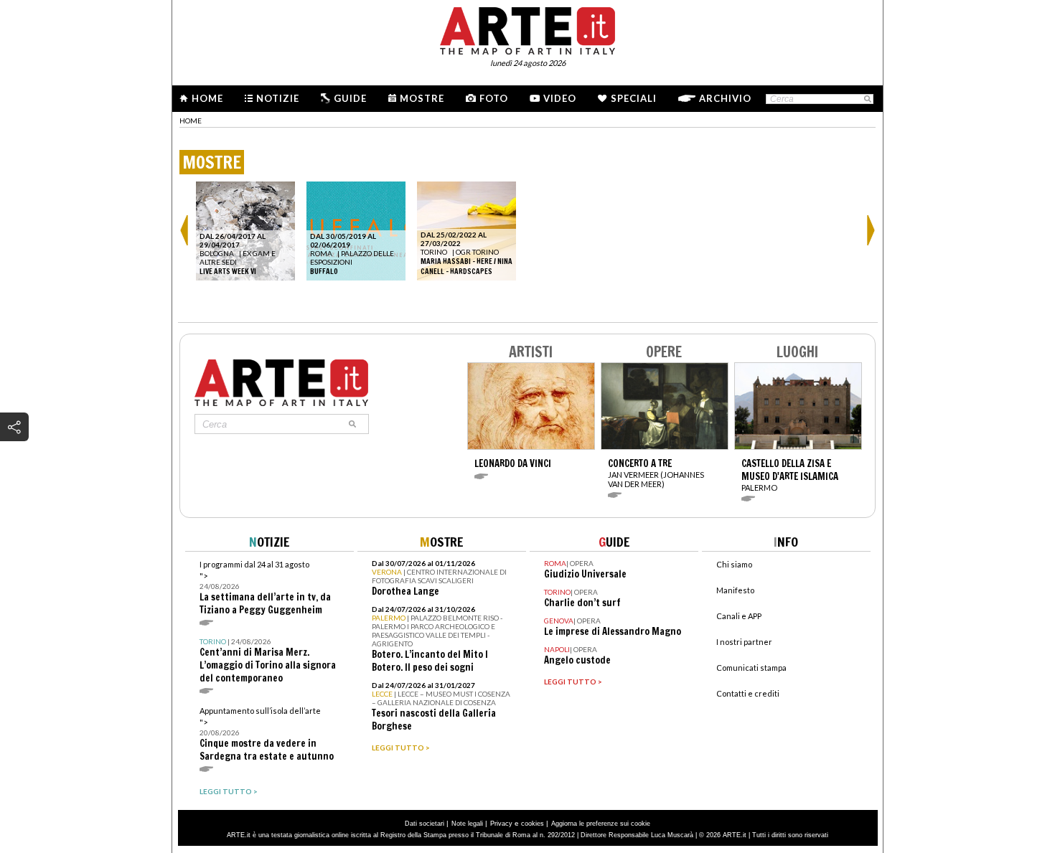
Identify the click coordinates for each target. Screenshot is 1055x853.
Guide (350, 98)
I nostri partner (744, 641)
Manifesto (735, 590)
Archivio (725, 98)
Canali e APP (738, 616)
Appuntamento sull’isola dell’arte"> (267, 734)
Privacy (501, 823)
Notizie (277, 98)
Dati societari (424, 823)
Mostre (422, 98)
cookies (532, 823)
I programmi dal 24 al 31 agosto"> (265, 588)
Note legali (467, 823)
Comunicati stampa (751, 667)
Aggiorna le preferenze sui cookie (600, 823)
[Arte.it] (527, 29)
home (190, 120)
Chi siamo (734, 564)
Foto (493, 98)
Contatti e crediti (747, 693)
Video (559, 98)
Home (207, 98)
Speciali (634, 98)
